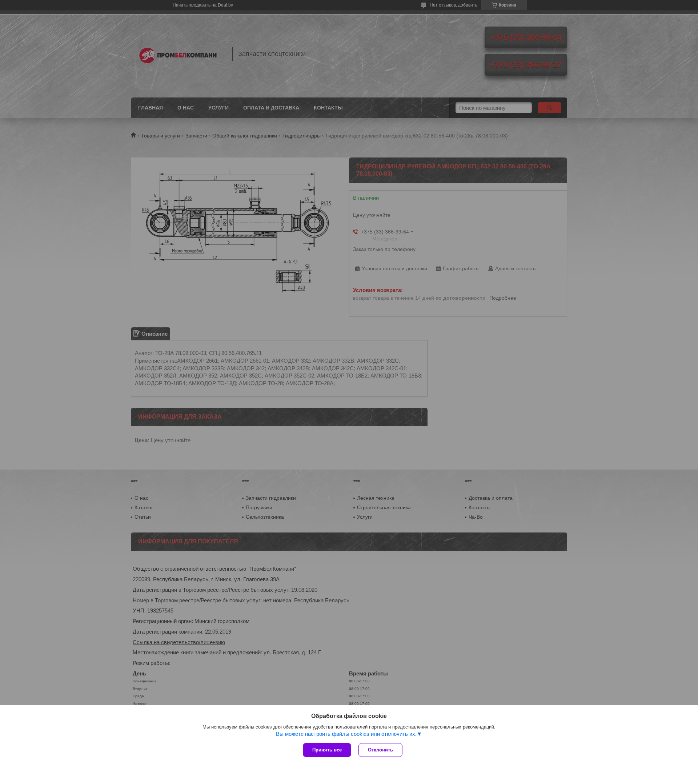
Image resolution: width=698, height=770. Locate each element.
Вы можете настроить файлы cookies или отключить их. (346, 734)
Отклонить (380, 750)
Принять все (327, 750)
